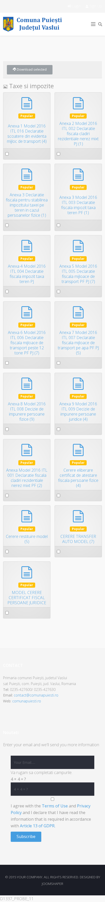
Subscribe (26, 836)
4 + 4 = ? (18, 779)
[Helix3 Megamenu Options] (93, 24)
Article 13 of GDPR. (37, 826)
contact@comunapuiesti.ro (36, 695)
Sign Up (95, 6)
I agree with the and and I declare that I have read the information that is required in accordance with (51, 816)
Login (76, 6)
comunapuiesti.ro (26, 701)
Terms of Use (55, 806)
